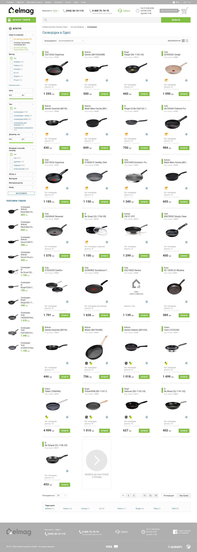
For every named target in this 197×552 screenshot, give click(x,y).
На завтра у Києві (23, 39)
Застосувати (21, 193)
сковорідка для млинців (20, 124)
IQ (101, 509)
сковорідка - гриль (23, 116)
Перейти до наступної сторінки (97, 476)
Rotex (157, 509)
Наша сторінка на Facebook (184, 532)
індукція (19, 165)
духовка (19, 162)
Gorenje (85, 509)
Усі (15, 58)
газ (17, 158)
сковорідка (21, 112)
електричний (21, 169)
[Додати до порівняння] (67, 80)
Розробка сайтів (175, 546)
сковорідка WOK (22, 119)
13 (156, 496)
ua (189, 2)
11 (145, 496)
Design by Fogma (188, 546)
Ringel (140, 509)
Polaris (122, 509)
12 (150, 496)
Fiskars (67, 509)
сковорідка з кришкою (23, 129)
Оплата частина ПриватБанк (21, 49)
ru (185, 2)
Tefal (175, 509)
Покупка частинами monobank (22, 44)
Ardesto (49, 509)
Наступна (184, 496)
